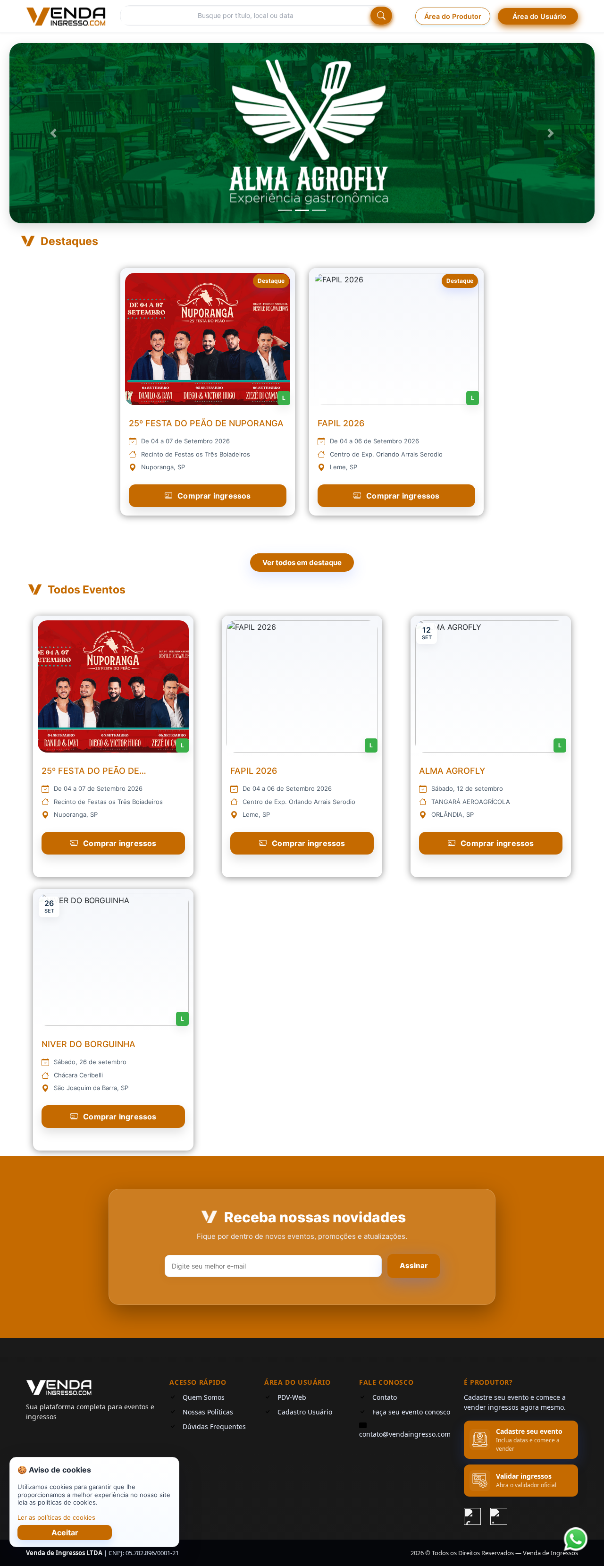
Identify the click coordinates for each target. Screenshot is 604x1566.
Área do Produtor (452, 16)
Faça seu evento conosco (411, 1411)
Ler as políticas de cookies (56, 1517)
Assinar (414, 1265)
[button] (53, 133)
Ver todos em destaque (302, 562)
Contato (384, 1397)
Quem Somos (204, 1397)
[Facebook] (472, 1514)
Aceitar (64, 1532)
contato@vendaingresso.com (405, 1434)
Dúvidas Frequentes (214, 1426)
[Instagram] (498, 1514)
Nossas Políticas (208, 1411)
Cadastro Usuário (304, 1411)
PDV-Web (291, 1397)
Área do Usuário (539, 16)
